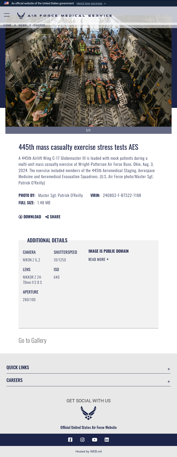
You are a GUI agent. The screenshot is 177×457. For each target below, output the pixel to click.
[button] (92, 3)
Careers (14, 380)
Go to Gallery (32, 340)
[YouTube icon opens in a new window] (94, 439)
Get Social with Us (88, 400)
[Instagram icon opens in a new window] (82, 439)
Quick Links (17, 367)
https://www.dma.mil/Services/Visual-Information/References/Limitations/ (114, 314)
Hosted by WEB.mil (89, 451)
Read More (97, 259)
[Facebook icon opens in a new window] (70, 439)
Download (31, 216)
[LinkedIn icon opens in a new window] (106, 439)
